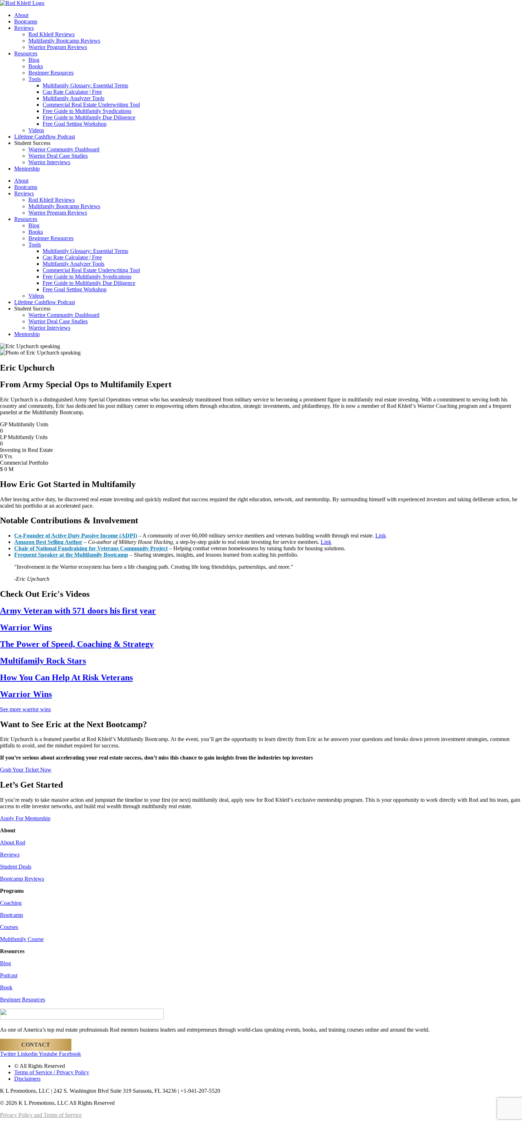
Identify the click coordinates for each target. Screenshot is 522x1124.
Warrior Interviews (49, 162)
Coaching (11, 903)
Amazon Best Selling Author (48, 542)
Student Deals (15, 867)
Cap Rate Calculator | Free (72, 92)
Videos (36, 130)
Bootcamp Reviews (22, 879)
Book (6, 987)
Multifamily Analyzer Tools (73, 98)
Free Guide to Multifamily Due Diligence (89, 117)
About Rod (12, 842)
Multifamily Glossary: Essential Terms (85, 85)
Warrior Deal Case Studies (58, 156)
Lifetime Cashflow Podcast (44, 137)
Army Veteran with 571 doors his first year (78, 610)
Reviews (24, 28)
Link (380, 536)
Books (35, 66)
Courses (9, 927)
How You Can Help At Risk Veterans (66, 677)
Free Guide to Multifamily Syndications (87, 111)
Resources (25, 53)
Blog (33, 60)
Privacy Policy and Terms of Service (41, 1115)
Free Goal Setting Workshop (75, 124)
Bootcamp (25, 21)
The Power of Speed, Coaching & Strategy (77, 644)
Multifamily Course (22, 939)
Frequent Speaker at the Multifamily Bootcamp (71, 555)
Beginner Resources (51, 73)
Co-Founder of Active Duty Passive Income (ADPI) (75, 536)
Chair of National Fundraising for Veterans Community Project (91, 548)
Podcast (8, 975)
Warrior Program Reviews (57, 47)
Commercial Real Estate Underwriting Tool (91, 105)
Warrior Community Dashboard (63, 149)
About (21, 15)
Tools (34, 79)
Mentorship (27, 169)
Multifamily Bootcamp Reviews (64, 41)
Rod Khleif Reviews (51, 34)
